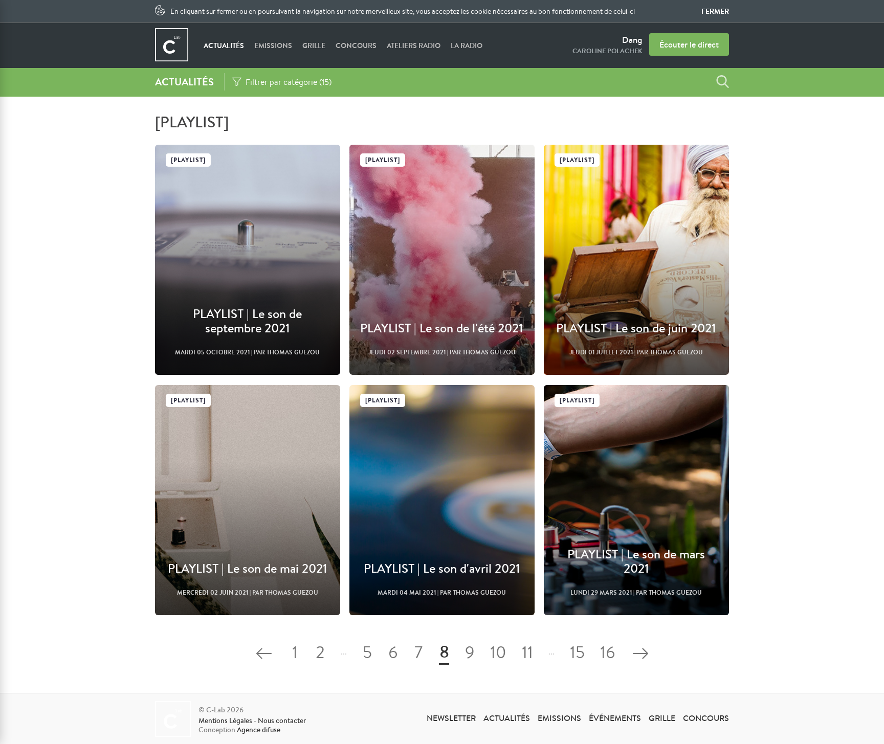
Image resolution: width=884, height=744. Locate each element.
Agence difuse (258, 729)
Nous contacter (282, 720)
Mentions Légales (225, 720)
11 (527, 654)
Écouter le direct (689, 44)
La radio (466, 45)
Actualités (224, 45)
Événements (615, 718)
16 (607, 654)
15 (577, 654)
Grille (313, 45)
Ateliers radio (413, 45)
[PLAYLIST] (188, 159)
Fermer (715, 11)
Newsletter (451, 718)
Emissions (273, 45)
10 (498, 654)
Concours (356, 45)
